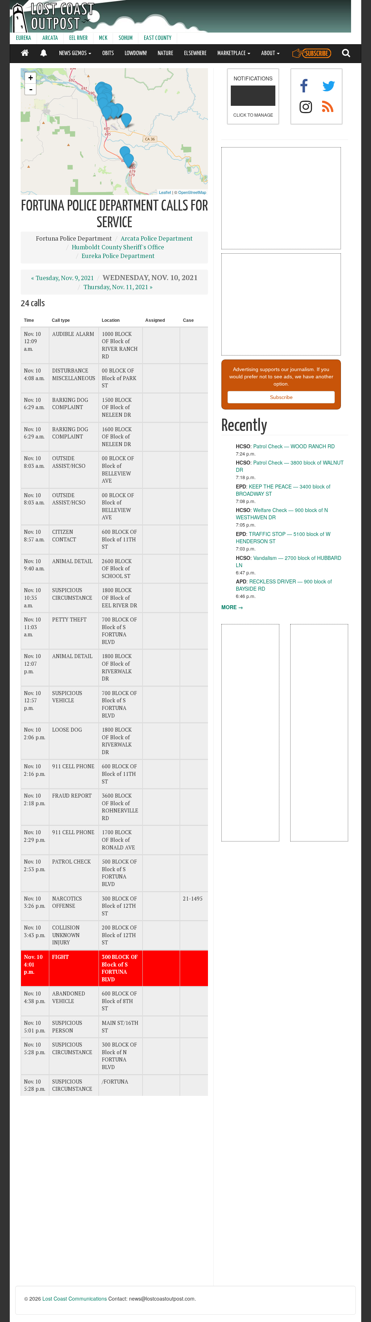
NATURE (165, 53)
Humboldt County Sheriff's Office (118, 247)
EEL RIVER (78, 38)
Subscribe (281, 397)
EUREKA (23, 38)
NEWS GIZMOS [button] (73, 53)
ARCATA (50, 38)
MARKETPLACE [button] (232, 53)
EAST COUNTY (157, 38)
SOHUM (125, 38)
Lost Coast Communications (74, 1298)
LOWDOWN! (136, 53)
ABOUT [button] (268, 53)
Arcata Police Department (157, 238)
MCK (103, 38)
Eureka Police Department (118, 256)
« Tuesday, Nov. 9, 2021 (62, 278)
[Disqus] (114, 1193)
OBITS (108, 53)
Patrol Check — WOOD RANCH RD (294, 446)
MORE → (232, 607)
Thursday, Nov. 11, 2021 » (118, 287)
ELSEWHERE (195, 53)
